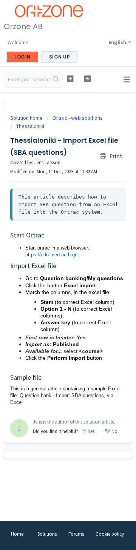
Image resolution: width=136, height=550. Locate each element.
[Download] (54, 273)
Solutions (47, 534)
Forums (76, 534)
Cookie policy (110, 534)
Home (17, 534)
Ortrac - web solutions (78, 117)
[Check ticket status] (87, 79)
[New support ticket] (70, 79)
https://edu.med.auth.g (50, 254)
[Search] (56, 79)
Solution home (27, 117)
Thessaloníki (30, 126)
